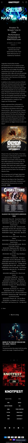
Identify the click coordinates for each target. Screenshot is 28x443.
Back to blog (15, 314)
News (8, 409)
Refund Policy (19, 415)
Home (8, 402)
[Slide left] (10, 360)
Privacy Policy (20, 412)
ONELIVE (20, 442)
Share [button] (4, 308)
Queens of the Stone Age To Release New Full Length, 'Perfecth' (14, 343)
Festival (8, 412)
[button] (1, 2)
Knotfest (11, 442)
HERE (8, 185)
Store (8, 418)
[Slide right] (17, 360)
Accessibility (19, 418)
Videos (8, 415)
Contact (19, 402)
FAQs (19, 405)
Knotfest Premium (8, 405)
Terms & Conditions (20, 409)
